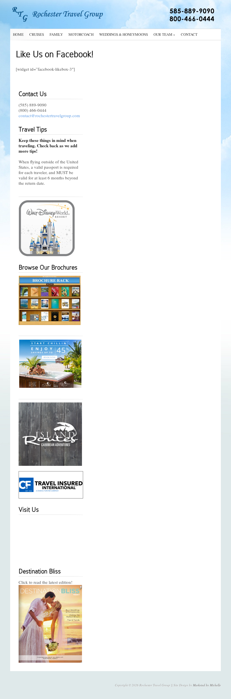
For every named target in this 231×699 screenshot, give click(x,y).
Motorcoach (81, 34)
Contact (189, 34)
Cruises (36, 34)
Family (56, 34)
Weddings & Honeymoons (123, 34)
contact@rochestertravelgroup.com (49, 115)
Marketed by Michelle (207, 685)
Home (18, 34)
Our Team (164, 34)
